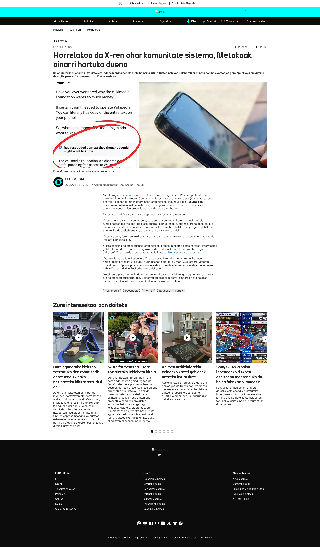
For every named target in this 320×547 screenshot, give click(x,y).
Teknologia (112, 290)
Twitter (148, 290)
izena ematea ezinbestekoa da (187, 252)
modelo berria (137, 195)
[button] (265, 339)
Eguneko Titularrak (171, 290)
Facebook (131, 290)
